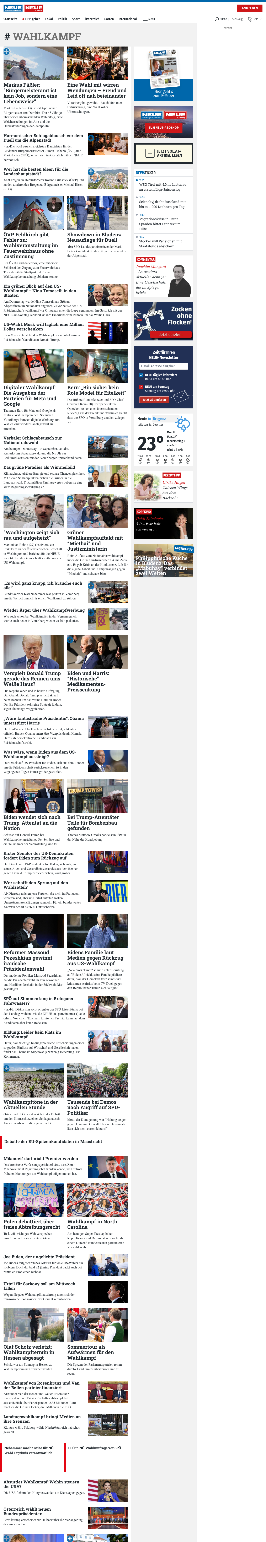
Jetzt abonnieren (154, 400)
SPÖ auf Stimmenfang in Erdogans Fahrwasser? (38, 1001)
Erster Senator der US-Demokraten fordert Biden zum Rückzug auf (39, 856)
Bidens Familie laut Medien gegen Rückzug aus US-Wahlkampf (95, 958)
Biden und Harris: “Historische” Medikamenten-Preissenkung (88, 681)
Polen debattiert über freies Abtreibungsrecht (32, 1224)
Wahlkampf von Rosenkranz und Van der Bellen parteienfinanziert (42, 1385)
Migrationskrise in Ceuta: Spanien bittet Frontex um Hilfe (160, 224)
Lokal (49, 19)
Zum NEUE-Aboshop (164, 128)
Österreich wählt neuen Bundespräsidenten (27, 1511)
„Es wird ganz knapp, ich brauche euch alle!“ (43, 585)
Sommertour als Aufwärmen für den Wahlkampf (90, 1352)
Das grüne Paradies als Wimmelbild (39, 467)
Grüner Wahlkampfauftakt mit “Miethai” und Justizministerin (95, 540)
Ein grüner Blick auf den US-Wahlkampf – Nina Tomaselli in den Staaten (40, 290)
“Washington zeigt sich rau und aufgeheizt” (31, 535)
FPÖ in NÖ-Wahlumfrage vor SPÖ (94, 1448)
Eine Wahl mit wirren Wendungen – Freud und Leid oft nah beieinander (97, 90)
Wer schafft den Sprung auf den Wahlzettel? (36, 885)
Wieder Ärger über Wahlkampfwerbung (44, 610)
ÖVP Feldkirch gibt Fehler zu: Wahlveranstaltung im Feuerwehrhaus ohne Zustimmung (31, 245)
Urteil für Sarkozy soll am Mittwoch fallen (40, 1286)
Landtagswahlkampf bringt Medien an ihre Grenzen (42, 1419)
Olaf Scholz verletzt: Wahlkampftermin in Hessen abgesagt (29, 1352)
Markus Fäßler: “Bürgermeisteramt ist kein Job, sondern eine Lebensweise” (30, 92)
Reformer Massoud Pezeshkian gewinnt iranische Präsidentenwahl (28, 960)
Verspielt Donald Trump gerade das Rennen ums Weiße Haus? (32, 679)
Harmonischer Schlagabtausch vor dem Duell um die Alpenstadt (43, 138)
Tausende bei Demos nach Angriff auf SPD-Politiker (93, 1107)
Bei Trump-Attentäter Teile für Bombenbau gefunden (93, 822)
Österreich (92, 19)
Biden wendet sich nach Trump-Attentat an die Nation (32, 822)
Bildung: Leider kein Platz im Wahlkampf (32, 1034)
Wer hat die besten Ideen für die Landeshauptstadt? (36, 171)
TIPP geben (32, 19)
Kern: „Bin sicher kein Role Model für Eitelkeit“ (96, 390)
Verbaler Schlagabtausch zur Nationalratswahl (33, 440)
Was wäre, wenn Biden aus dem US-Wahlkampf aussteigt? (40, 754)
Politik (62, 19)
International (128, 19)
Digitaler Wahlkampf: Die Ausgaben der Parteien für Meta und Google (30, 395)
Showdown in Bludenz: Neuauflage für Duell (94, 237)
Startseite (10, 19)
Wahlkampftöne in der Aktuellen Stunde (31, 1105)
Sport (76, 19)
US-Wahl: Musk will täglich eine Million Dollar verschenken (44, 326)
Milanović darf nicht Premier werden (41, 1158)
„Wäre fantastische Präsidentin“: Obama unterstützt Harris (44, 721)
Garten (109, 19)
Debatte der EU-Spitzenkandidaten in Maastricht (53, 1141)
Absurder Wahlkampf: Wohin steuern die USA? (41, 1484)
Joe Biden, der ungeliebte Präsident (39, 1256)
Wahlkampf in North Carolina (92, 1224)
